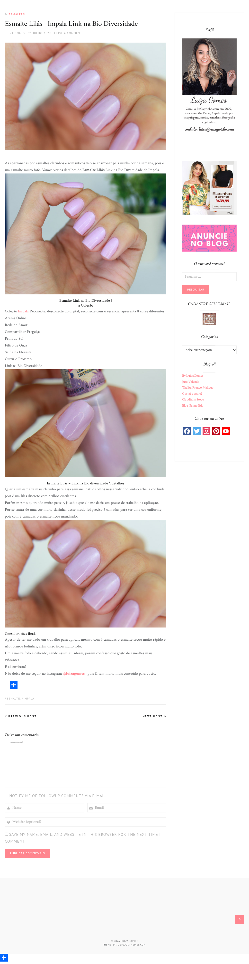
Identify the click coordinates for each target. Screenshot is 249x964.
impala (29, 698)
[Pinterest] (216, 431)
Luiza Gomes (15, 33)
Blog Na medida (192, 405)
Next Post (153, 716)
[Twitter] (197, 431)
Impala (24, 311)
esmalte (13, 698)
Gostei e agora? (192, 393)
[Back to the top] (239, 919)
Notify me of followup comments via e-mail (57, 795)
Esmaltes (17, 14)
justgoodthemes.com (131, 944)
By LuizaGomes (192, 375)
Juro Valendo (190, 382)
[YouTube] (226, 431)
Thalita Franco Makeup (197, 387)
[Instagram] (206, 431)
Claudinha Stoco (193, 399)
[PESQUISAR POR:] (209, 276)
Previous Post (22, 716)
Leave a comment (68, 33)
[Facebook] (187, 431)
